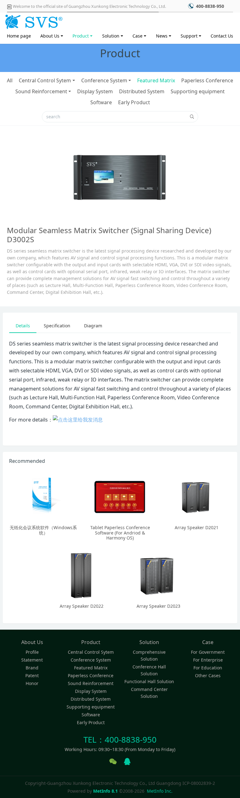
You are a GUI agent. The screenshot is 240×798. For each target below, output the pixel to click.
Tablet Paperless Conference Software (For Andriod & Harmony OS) (120, 532)
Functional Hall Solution (149, 681)
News (162, 36)
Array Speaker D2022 (81, 606)
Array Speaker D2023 (158, 606)
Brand (32, 668)
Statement (32, 660)
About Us (49, 36)
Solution (110, 36)
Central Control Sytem (45, 80)
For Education (207, 668)
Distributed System (141, 91)
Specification (57, 326)
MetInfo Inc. (159, 791)
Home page (19, 36)
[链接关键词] (78, 419)
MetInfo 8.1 (105, 791)
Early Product (134, 102)
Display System (95, 91)
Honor (32, 683)
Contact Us (222, 36)
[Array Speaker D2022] (82, 574)
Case (137, 36)
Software (101, 102)
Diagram (93, 326)
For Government (208, 652)
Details (23, 326)
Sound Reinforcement (41, 91)
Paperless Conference (207, 80)
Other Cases (208, 675)
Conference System (104, 80)
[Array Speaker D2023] (158, 574)
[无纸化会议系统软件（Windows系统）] (43, 496)
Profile (32, 652)
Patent (32, 675)
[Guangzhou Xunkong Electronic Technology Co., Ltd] (33, 20)
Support (189, 36)
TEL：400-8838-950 (120, 739)
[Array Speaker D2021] (196, 496)
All (9, 80)
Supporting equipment (198, 91)
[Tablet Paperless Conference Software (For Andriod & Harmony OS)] (120, 496)
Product (80, 36)
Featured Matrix (156, 80)
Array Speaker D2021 (196, 527)
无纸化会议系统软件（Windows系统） (43, 530)
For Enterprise (208, 660)
